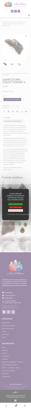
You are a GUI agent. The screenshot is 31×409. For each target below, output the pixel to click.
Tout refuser (15, 207)
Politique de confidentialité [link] (16, 214)
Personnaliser (15, 210)
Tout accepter (15, 204)
